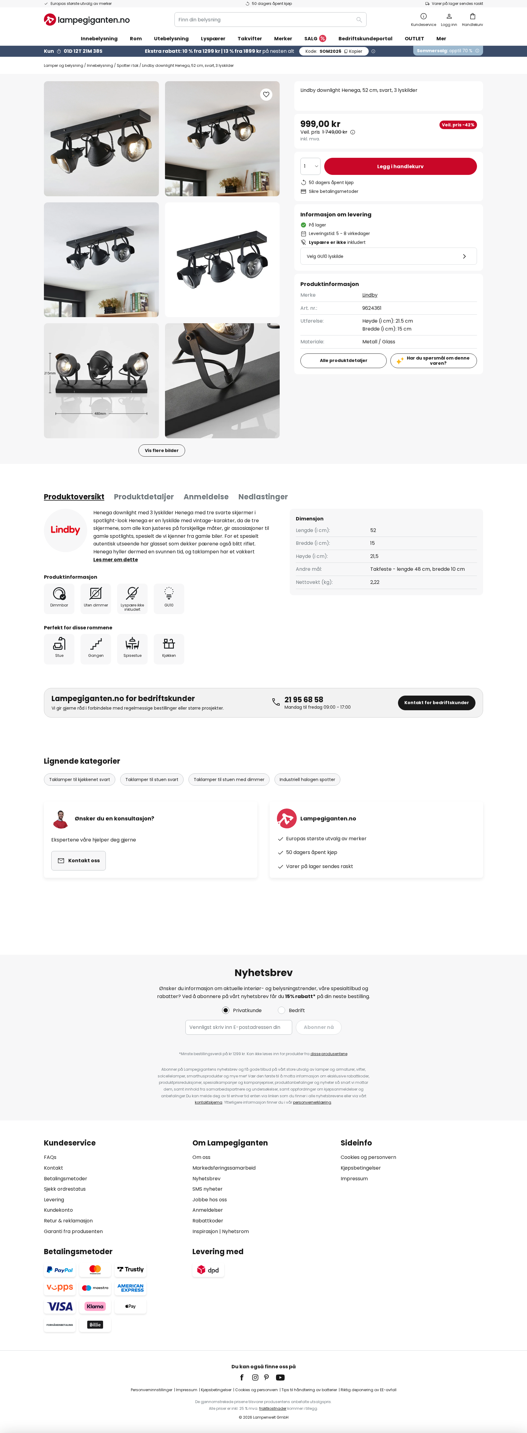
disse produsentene (328, 1053)
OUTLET (414, 38)
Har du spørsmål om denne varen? (438, 360)
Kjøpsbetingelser (361, 1167)
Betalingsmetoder (65, 1178)
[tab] (74, 497)
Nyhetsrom (235, 1231)
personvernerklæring (312, 1102)
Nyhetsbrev (206, 1178)
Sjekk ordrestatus (65, 1188)
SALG (310, 38)
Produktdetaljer (144, 497)
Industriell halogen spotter (307, 779)
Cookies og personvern (368, 1157)
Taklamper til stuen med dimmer (229, 779)
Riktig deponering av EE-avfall (368, 1389)
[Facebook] (245, 1377)
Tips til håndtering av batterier (309, 1389)
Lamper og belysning (63, 65)
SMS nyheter (207, 1188)
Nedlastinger (263, 497)
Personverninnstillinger (151, 1389)
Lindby (370, 295)
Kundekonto (58, 1210)
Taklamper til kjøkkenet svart (79, 779)
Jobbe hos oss (209, 1199)
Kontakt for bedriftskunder (436, 703)
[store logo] (87, 19)
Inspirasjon (205, 1231)
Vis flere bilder (162, 450)
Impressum (354, 1178)
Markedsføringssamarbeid (224, 1167)
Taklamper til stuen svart (151, 779)
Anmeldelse (206, 497)
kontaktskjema (208, 1102)
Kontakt (53, 1167)
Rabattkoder (207, 1220)
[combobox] (270, 20)
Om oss (201, 1157)
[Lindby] (65, 530)
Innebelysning (100, 65)
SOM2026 (334, 51)
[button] (101, 259)
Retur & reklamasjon (68, 1220)
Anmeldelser (207, 1210)
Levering (54, 1199)
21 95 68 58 (304, 700)
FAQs (50, 1157)
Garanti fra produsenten (73, 1231)
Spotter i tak (127, 65)
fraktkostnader (272, 1408)
